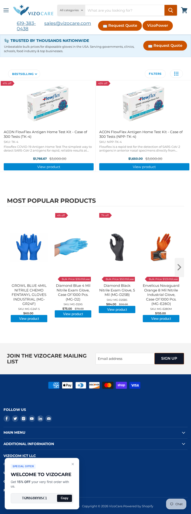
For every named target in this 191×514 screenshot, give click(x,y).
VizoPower (157, 25)
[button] (176, 74)
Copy (64, 498)
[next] (179, 267)
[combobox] (124, 10)
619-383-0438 (26, 25)
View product (48, 167)
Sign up (169, 358)
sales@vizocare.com (67, 23)
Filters (155, 73)
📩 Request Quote (120, 25)
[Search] (170, 10)
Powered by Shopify (138, 506)
